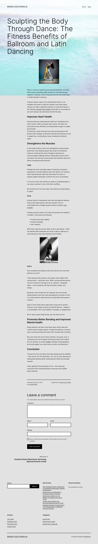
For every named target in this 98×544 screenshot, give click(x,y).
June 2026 (10, 519)
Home (84, 7)
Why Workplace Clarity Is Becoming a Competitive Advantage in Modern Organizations (54, 488)
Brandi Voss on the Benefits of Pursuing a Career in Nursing (52, 493)
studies (48, 342)
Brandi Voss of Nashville (50, 524)
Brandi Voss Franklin (17, 7)
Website (29, 430)
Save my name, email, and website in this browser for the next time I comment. (48, 440)
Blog (89, 7)
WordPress (87, 536)
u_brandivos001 (33, 384)
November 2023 (12, 524)
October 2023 (11, 526)
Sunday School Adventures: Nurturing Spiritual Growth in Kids (53, 502)
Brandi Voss (46, 519)
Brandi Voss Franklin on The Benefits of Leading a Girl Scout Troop (52, 497)
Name (29, 421)
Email (52, 421)
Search (9, 483)
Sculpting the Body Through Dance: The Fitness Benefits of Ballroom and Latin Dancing (53, 506)
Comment (30, 403)
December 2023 (12, 521)
